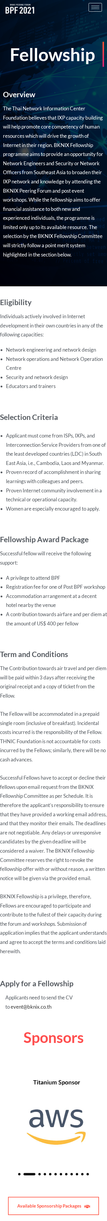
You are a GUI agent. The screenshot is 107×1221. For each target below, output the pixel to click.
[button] (19, 1174)
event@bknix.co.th (31, 1007)
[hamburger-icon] (95, 7)
